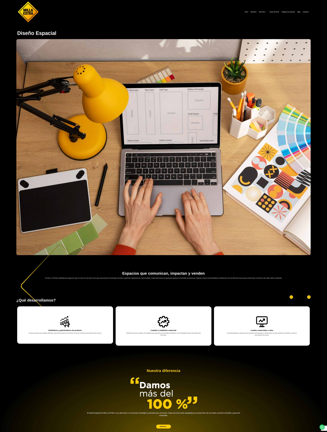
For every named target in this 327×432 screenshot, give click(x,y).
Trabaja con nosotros (288, 12)
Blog (298, 12)
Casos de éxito (274, 12)
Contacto (306, 12)
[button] (291, 297)
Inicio (246, 12)
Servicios (262, 12)
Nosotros (253, 12)
